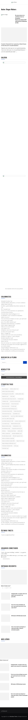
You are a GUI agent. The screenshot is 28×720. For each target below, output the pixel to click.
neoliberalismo (17, 426)
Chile (12, 396)
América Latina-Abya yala (8, 391)
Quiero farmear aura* (6, 586)
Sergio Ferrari (20, 440)
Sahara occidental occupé (8, 438)
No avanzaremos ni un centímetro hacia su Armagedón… (21, 18)
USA (16, 445)
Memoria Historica (15, 423)
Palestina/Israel (12, 431)
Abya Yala (5, 388)
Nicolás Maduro (6, 428)
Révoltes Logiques (17, 435)
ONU (4, 431)
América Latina (14, 388)
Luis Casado (5, 423)
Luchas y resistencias (20, 421)
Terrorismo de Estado (7, 445)
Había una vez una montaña (7, 326)
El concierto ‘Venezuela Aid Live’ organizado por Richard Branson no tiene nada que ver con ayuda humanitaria (13, 44)
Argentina (5, 396)
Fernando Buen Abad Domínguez (9, 408)
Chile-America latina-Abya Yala (9, 398)
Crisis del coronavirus (15, 401)
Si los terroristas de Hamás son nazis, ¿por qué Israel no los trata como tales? (18, 606)
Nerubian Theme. (14, 716)
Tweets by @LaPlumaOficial (7, 535)
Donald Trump (5, 403)
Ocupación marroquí (17, 428)
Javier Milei (16, 413)
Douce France (14, 403)
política (20, 431)
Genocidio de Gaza (7, 411)
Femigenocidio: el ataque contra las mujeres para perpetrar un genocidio (19, 595)
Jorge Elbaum (5, 416)
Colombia (20, 398)
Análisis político (19, 393)
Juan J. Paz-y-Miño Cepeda (17, 416)
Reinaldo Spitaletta (16, 433)
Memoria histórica (6, 426)
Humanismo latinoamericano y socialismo (10, 323)
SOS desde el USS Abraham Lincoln (18, 615)
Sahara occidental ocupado (8, 440)
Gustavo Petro (17, 411)
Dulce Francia (5, 406)
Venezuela (5, 448)
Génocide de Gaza (6, 413)
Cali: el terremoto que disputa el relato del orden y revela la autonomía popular (18, 628)
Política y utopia (6, 433)
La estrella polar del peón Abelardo (9, 339)
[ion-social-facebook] (3, 541)
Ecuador (13, 406)
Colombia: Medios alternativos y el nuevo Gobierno (13, 302)
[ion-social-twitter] (7, 541)
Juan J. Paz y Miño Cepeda (8, 418)
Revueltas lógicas (6, 435)
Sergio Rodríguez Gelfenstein (9, 443)
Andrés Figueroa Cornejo (7, 393)
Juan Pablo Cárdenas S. (7, 421)
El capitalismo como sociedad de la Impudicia (11, 315)
